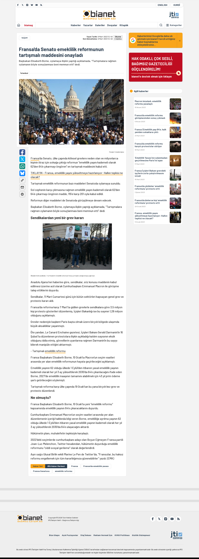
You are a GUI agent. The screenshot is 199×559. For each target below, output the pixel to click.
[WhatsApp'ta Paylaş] (22, 166)
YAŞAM (24, 37)
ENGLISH (162, 5)
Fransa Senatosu (41, 471)
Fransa (35, 158)
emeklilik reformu (55, 351)
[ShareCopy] (22, 180)
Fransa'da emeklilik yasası (96, 466)
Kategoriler (176, 25)
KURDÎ (177, 5)
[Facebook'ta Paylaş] (22, 152)
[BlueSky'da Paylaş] (22, 173)
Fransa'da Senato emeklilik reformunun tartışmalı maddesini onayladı (61, 52)
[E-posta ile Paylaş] (22, 187)
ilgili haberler (141, 91)
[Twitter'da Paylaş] (22, 159)
